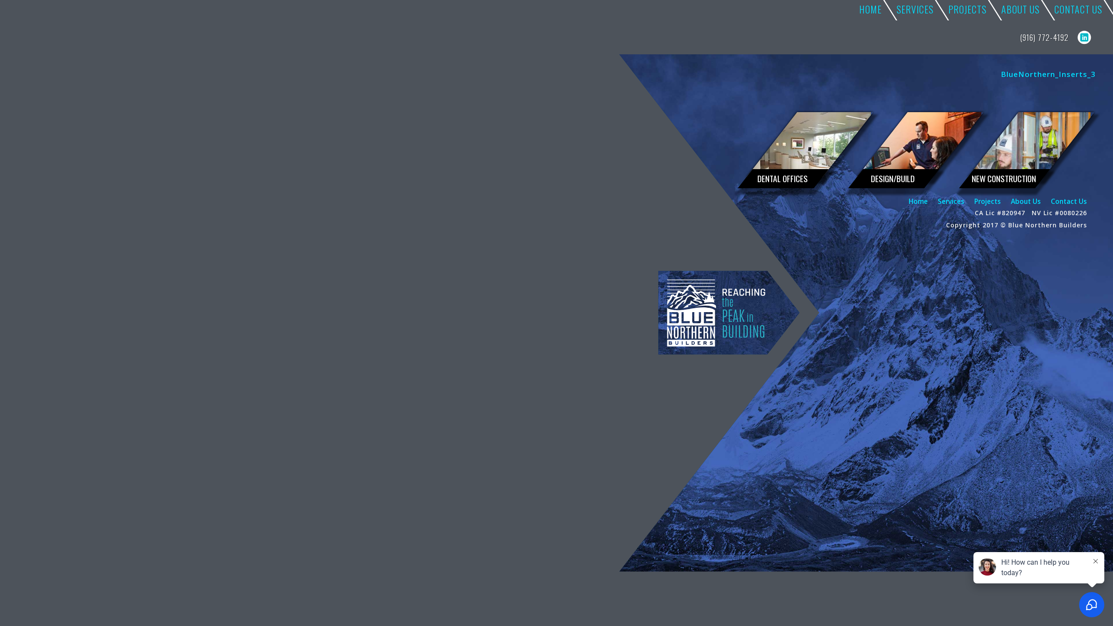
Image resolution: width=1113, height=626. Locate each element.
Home (918, 201)
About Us (1026, 201)
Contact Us (1069, 201)
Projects (987, 201)
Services (951, 201)
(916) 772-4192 (1044, 37)
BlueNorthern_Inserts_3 (1048, 74)
